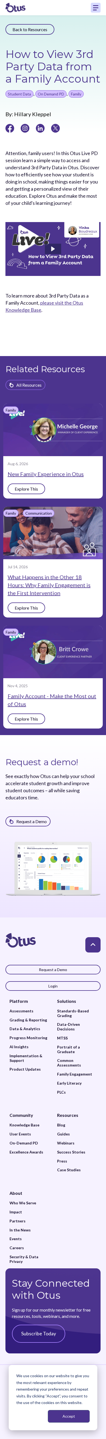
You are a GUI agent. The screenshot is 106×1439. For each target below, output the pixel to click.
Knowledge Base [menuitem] (24, 1125)
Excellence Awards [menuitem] (26, 1152)
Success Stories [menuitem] (71, 1152)
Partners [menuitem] (18, 1221)
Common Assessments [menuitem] (69, 1062)
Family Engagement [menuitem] (74, 1074)
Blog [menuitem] (61, 1125)
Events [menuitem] (16, 1239)
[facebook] (9, 128)
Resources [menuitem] (67, 1115)
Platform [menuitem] (19, 1001)
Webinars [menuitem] (65, 1143)
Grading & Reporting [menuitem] (28, 1020)
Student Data (19, 94)
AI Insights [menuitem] (19, 1047)
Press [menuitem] (62, 1161)
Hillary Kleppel (32, 114)
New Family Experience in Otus (46, 474)
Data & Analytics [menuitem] (25, 1029)
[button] (53, 249)
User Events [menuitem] (20, 1134)
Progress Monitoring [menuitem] (28, 1038)
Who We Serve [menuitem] (23, 1203)
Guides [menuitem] (63, 1134)
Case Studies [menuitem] (69, 1170)
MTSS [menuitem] (62, 1038)
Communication (38, 513)
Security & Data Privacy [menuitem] (24, 1259)
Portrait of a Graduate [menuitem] (68, 1049)
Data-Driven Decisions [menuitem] (68, 1026)
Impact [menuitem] (16, 1212)
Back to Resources (30, 29)
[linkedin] (40, 128)
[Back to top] (93, 944)
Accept (69, 1416)
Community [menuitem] (21, 1115)
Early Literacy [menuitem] (69, 1083)
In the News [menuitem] (20, 1230)
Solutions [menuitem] (66, 1001)
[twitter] (55, 128)
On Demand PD (51, 94)
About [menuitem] (16, 1193)
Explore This (26, 488)
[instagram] (25, 128)
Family (76, 94)
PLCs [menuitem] (61, 1092)
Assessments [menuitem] (21, 1011)
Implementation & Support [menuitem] (26, 1058)
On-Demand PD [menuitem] (24, 1143)
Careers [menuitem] (17, 1248)
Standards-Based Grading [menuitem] (73, 1013)
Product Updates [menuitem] (25, 1069)
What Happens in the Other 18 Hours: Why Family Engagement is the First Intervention (49, 585)
